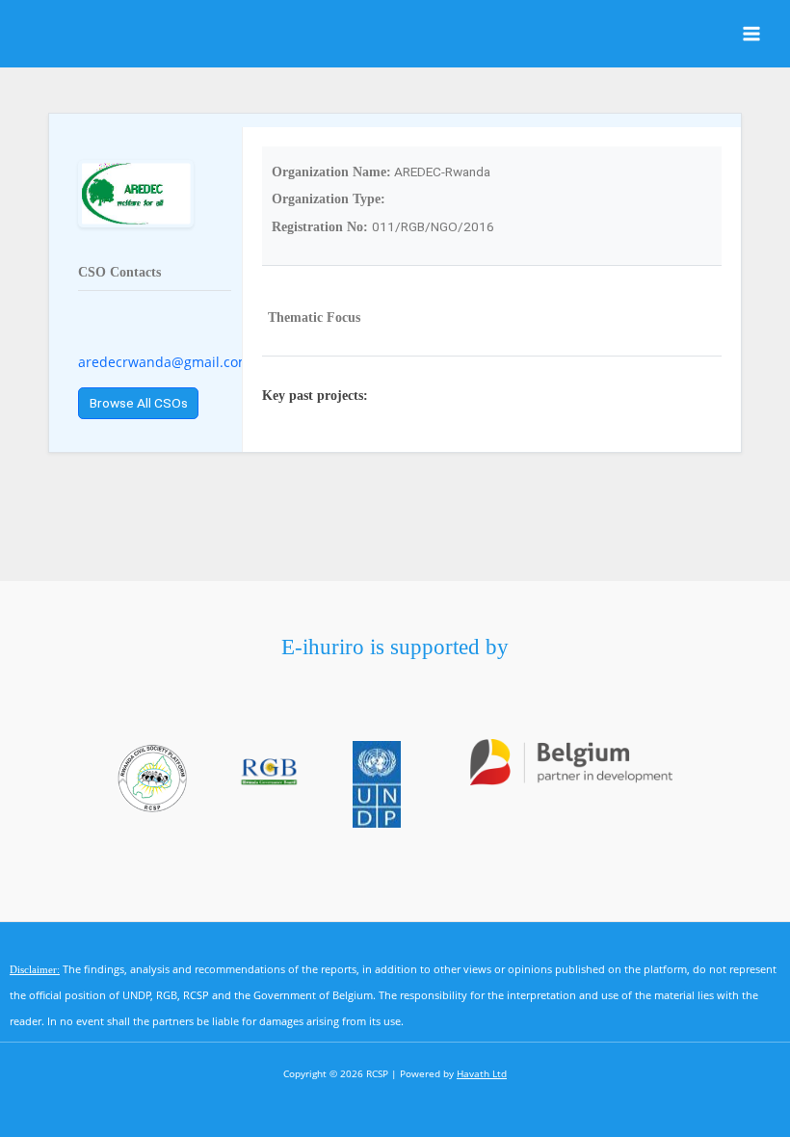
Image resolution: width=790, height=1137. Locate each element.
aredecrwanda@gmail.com (164, 362)
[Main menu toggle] (752, 34)
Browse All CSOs (139, 402)
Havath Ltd (482, 1073)
